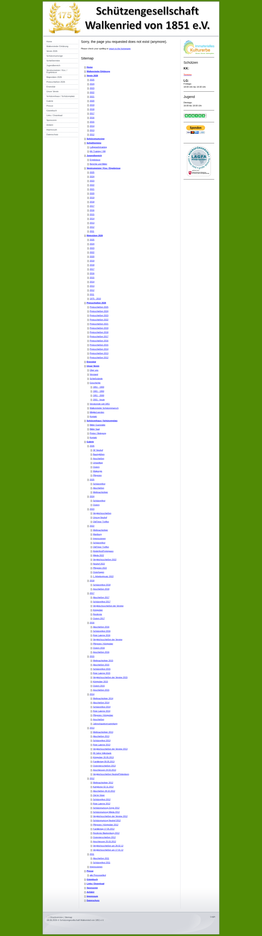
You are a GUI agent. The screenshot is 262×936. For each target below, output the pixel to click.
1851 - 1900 (98, 387)
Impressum (92, 896)
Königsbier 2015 (100, 681)
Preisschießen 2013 (99, 353)
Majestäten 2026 (95, 235)
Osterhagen (98, 572)
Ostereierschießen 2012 (104, 837)
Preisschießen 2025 (99, 307)
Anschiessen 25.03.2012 (104, 841)
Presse (90, 871)
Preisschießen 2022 (99, 320)
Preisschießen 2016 (99, 341)
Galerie (90, 442)
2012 (92, 134)
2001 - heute (99, 399)
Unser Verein (93, 366)
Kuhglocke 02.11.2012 (103, 787)
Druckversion (56, 917)
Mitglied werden (97, 412)
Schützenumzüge (96, 139)
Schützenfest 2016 (101, 631)
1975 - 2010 (95, 298)
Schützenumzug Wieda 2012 (106, 812)
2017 (92, 113)
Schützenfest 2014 (101, 707)
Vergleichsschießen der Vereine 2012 (110, 816)
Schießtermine (94, 143)
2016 (92, 117)
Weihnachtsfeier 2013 (103, 732)
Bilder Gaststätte (97, 425)
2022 (92, 92)
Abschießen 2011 (101, 858)
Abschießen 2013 (101, 736)
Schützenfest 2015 (101, 669)
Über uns (94, 370)
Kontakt (93, 416)
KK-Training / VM (97, 151)
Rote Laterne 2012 (101, 803)
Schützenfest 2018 (101, 585)
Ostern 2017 (99, 618)
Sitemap (68, 917)
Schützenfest (99, 484)
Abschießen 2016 (101, 627)
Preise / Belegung (98, 433)
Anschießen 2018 (101, 589)
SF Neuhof (98, 450)
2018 (92, 109)
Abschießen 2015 (101, 665)
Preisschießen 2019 (99, 328)
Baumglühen (99, 454)
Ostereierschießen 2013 (104, 766)
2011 (92, 231)
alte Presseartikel (98, 875)
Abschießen (98, 488)
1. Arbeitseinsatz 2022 (103, 576)
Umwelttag (98, 463)
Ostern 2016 (99, 648)
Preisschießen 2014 (99, 349)
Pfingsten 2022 (100, 568)
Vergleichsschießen (102, 513)
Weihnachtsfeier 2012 (103, 782)
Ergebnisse (95, 160)
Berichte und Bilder (98, 164)
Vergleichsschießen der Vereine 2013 (110, 749)
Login (212, 917)
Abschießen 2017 (101, 597)
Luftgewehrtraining (98, 147)
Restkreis (97, 614)
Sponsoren (92, 888)
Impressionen (99, 538)
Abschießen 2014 (101, 702)
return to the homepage (120, 48)
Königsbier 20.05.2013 (103, 757)
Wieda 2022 (98, 555)
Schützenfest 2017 (101, 601)
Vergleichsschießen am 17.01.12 (108, 850)
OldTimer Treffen (101, 522)
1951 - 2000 (98, 395)
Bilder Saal (95, 429)
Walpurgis (97, 471)
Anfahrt (90, 892)
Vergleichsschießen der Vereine (107, 639)
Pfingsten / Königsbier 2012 (105, 825)
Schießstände (96, 378)
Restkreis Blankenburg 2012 (106, 833)
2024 (92, 84)
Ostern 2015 (99, 686)
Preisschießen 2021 (99, 324)
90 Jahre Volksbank (102, 753)
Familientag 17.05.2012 (104, 829)
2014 (92, 126)
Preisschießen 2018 (99, 332)
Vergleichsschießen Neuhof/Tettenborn (111, 774)
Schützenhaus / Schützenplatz (102, 421)
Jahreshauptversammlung (105, 724)
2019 (92, 105)
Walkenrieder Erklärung (98, 71)
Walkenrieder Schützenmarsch (104, 408)
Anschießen (98, 458)
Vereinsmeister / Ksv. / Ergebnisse (103, 168)
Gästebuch (92, 879)
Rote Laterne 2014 (101, 711)
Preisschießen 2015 (99, 345)
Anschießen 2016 (101, 652)
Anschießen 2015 (101, 690)
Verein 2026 (92, 75)
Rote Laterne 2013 (101, 745)
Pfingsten (97, 475)
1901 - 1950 (98, 391)
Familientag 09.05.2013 (104, 761)
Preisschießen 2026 (96, 303)
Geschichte (95, 383)
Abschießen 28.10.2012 (104, 791)
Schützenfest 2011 (101, 862)
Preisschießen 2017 (99, 336)
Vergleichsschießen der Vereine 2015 (110, 677)
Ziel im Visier (99, 795)
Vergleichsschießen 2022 (104, 559)
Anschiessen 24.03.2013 (104, 770)
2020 (92, 101)
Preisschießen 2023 (99, 315)
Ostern (96, 467)
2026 (92, 446)
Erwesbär (91, 362)
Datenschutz (93, 900)
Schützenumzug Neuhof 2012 (107, 820)
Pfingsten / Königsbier (103, 644)
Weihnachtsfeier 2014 (103, 698)
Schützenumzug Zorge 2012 (106, 808)
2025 (92, 80)
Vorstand (94, 374)
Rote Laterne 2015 (101, 673)
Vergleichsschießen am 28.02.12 (108, 846)
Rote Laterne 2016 (101, 635)
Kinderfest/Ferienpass (103, 551)
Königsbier (98, 610)
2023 (92, 88)
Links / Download (95, 883)
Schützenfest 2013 (101, 740)
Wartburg (97, 534)
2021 (92, 96)
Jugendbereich (94, 155)
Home (90, 67)
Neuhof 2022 (99, 564)
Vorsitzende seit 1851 (100, 404)
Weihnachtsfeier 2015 (103, 660)
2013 (92, 130)
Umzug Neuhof (100, 517)
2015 (92, 122)
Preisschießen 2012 (99, 357)
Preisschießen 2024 (99, 311)
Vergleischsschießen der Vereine (108, 606)
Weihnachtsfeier (100, 492)
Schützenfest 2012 (101, 799)
